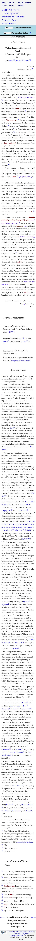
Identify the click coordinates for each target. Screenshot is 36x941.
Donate (20, 5)
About (12, 5)
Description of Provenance (19, 360)
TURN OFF (9, 28)
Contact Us (18, 934)
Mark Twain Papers (21, 932)
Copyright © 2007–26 (16, 936)
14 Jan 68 (4, 604)
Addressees (8, 16)
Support (11, 932)
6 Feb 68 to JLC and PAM (18, 524)
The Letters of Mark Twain (16, 2)
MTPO (4, 5)
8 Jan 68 (26, 601)
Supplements (9, 23)
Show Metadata (18, 37)
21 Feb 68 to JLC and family (22, 527)
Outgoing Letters (10, 9)
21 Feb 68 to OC (7, 530)
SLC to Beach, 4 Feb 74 (18, 706)
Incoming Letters (10, 13)
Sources (6, 20)
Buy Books (26, 934)
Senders (20, 16)
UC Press (31, 932)
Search (15, 20)
